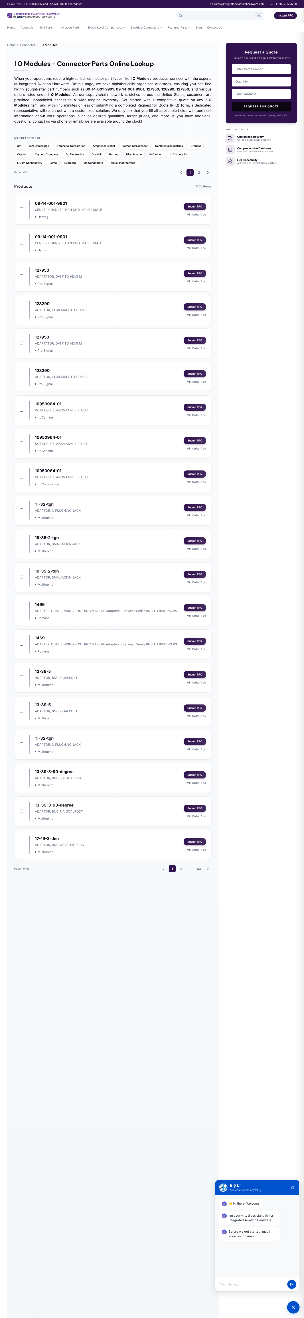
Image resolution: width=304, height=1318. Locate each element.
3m (19, 146)
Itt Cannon (155, 154)
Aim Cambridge (39, 146)
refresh (292, 1187)
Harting (114, 154)
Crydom (22, 154)
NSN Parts (46, 27)
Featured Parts (177, 27)
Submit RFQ (194, 206)
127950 (42, 270)
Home (11, 27)
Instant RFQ (285, 15)
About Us (26, 27)
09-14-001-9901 (51, 203)
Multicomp (45, 517)
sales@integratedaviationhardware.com (239, 4)
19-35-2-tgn (47, 537)
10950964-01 (48, 404)
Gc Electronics (75, 154)
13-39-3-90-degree (54, 771)
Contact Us (214, 27)
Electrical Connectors (145, 27)
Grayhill (96, 154)
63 (199, 868)
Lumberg (70, 162)
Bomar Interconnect (135, 146)
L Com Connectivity (29, 162)
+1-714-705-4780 (285, 4)
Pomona (43, 618)
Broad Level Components (105, 27)
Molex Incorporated (123, 162)
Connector (27, 45)
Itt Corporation (179, 154)
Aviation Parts (70, 27)
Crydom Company (46, 154)
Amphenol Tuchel (104, 146)
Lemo (53, 162)
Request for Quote (261, 106)
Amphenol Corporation (71, 146)
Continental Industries (169, 146)
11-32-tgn (44, 504)
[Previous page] (181, 172)
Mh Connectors (93, 162)
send (292, 1284)
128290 (42, 303)
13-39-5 (43, 671)
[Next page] (207, 172)
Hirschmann (134, 154)
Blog (199, 27)
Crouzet (196, 146)
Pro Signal (45, 283)
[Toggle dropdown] (54, 27)
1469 (40, 604)
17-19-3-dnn (47, 838)
